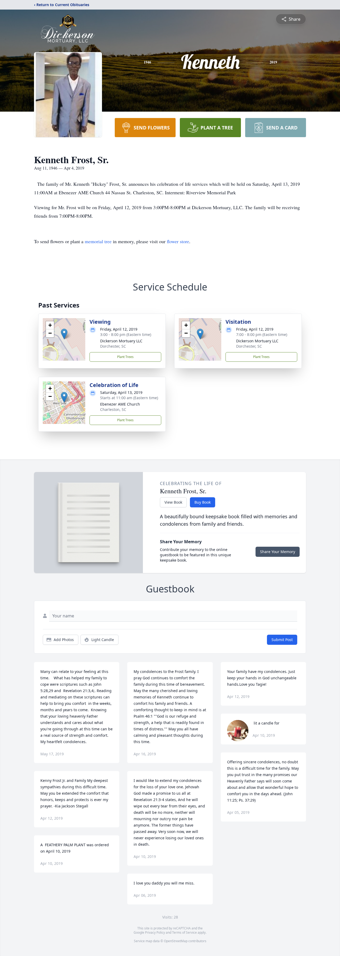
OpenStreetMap (176, 941)
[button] (64, 334)
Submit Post (282, 639)
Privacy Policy (155, 932)
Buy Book (202, 502)
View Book (173, 502)
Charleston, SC (113, 409)
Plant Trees (125, 357)
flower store (178, 241)
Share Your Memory (277, 551)
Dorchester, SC (113, 346)
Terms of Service (184, 932)
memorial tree (98, 241)
